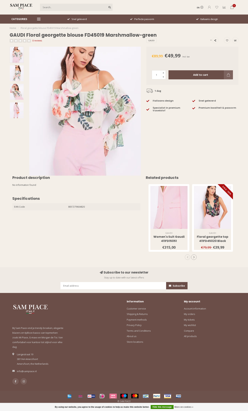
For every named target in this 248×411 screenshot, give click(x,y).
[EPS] (80, 396)
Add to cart (200, 74)
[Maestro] (124, 396)
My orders (189, 314)
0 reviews (37, 40)
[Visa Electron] (178, 396)
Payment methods (137, 319)
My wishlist (190, 325)
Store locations (135, 341)
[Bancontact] (145, 396)
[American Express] (69, 396)
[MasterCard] (134, 396)
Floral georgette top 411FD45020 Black (212, 239)
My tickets (189, 319)
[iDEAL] (102, 396)
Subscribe (178, 285)
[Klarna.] (113, 396)
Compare (189, 330)
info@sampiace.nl (27, 371)
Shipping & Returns (137, 314)
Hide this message (162, 407)
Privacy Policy (134, 325)
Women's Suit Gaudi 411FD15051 (169, 239)
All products (190, 336)
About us (132, 336)
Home (13, 28)
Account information (195, 308)
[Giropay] (91, 396)
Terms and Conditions (139, 330)
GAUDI (151, 40)
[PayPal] (156, 396)
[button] (187, 257)
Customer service (136, 308)
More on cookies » (183, 407)
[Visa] (167, 396)
